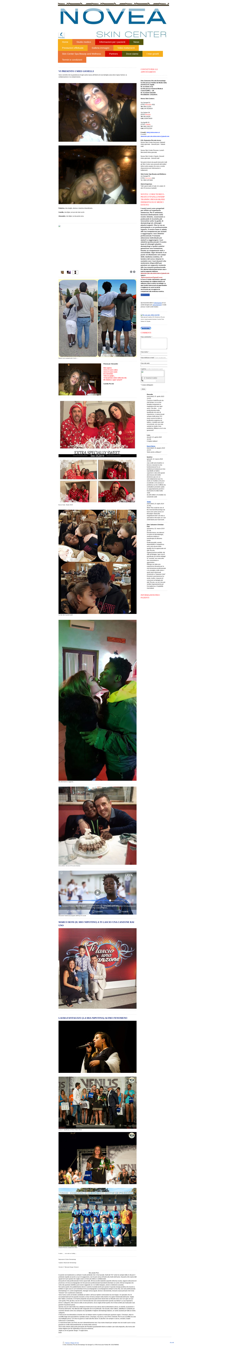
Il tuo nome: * (145, 352)
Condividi (146, 295)
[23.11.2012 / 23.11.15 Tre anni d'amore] (98, 826)
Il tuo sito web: (145, 363)
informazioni (158, 303)
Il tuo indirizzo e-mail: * (153, 357)
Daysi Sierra (151, 446)
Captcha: (152, 369)
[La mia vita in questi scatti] (98, 562)
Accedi (172, 1342)
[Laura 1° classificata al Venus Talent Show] (98, 1103)
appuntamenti (157, 305)
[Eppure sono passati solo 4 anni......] (98, 318)
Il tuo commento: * (146, 337)
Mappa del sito (75, 1343)
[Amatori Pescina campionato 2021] (98, 1217)
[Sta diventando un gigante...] (98, 700)
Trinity (149, 502)
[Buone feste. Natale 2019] (98, 452)
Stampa (67, 1343)
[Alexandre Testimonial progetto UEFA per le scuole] (98, 893)
